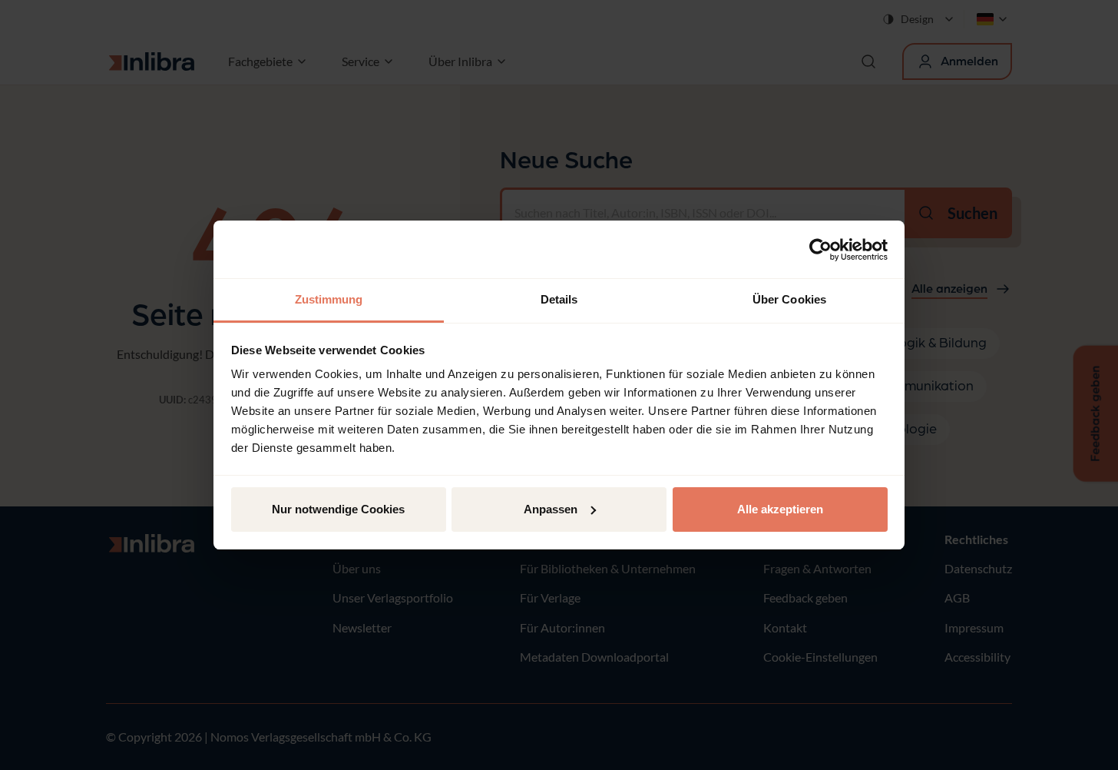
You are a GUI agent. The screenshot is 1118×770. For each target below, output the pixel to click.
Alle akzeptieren (780, 509)
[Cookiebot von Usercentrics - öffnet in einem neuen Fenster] (820, 249)
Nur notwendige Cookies (338, 509)
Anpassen (550, 509)
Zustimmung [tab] (329, 299)
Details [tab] (559, 299)
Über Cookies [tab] (789, 299)
